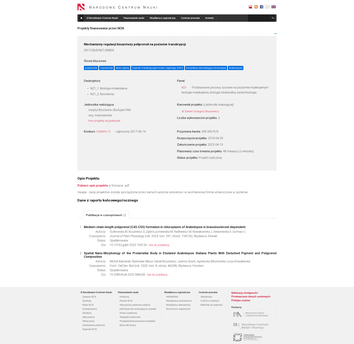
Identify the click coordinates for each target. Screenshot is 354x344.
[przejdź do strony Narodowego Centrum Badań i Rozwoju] (251, 326)
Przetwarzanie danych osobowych (250, 296)
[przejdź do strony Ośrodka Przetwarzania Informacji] (251, 337)
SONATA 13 (103, 131)
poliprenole (91, 68)
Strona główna (81, 18)
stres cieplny (122, 68)
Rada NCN (87, 305)
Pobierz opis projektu (92, 185)
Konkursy (124, 297)
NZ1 (184, 87)
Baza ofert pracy (128, 325)
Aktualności (206, 297)
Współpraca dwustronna (178, 305)
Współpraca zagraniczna (163, 18)
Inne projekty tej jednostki (104, 120)
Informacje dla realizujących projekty (138, 309)
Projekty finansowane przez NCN (100, 28)
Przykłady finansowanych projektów (137, 321)
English (274, 7)
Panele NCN (126, 301)
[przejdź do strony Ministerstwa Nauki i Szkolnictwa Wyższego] (251, 314)
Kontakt (209, 18)
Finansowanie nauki (134, 18)
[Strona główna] (117, 7)
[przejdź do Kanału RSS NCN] (256, 7)
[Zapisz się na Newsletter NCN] (267, 7)
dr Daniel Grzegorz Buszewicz (201, 111)
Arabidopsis (235, 68)
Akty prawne (88, 317)
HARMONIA (172, 297)
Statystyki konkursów (130, 317)
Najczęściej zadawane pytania (135, 305)
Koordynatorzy (89, 309)
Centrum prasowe (190, 18)
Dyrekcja (86, 301)
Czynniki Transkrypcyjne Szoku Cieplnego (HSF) (157, 68)
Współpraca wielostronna (179, 301)
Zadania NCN (89, 297)
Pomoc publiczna (128, 313)
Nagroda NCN (89, 329)
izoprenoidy (106, 68)
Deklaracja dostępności (244, 292)
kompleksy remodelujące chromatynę (206, 68)
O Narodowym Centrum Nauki (102, 18)
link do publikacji (159, 245)
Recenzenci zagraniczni (178, 309)
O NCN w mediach (210, 301)
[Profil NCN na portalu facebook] (261, 7)
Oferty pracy (88, 321)
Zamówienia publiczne (93, 325)
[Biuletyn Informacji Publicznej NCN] (250, 7)
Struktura (86, 313)
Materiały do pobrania (212, 305)
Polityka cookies (240, 300)
